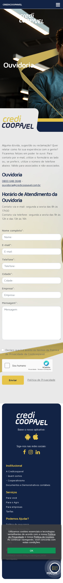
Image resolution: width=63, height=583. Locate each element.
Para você (11, 497)
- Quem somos (14, 475)
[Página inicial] (31, 17)
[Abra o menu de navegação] (58, 4)
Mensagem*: (10, 302)
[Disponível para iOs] (35, 437)
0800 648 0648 (11, 180)
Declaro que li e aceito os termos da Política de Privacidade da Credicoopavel (32, 352)
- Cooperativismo (15, 480)
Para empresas (14, 506)
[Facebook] (24, 452)
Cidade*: (7, 273)
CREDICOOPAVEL (12, 4)
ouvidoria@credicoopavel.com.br (21, 185)
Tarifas (9, 511)
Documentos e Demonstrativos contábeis (28, 485)
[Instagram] (31, 452)
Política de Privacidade (41, 379)
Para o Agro (12, 502)
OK (31, 550)
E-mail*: (7, 244)
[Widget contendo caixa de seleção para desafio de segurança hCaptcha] (27, 365)
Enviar (13, 380)
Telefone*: (8, 259)
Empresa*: (8, 288)
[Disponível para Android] (27, 437)
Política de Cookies (44, 537)
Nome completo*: (13, 230)
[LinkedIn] (38, 452)
